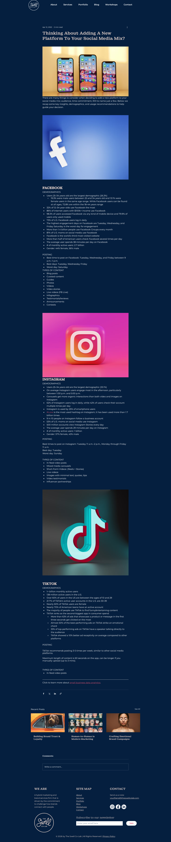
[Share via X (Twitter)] (49, 694)
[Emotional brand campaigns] (123, 722)
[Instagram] (112, 807)
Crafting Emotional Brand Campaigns (120, 737)
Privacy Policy (109, 836)
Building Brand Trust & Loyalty (47, 737)
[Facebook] (118, 807)
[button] (53, 5)
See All (137, 709)
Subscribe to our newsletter (95, 817)
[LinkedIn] (124, 807)
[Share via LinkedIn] (55, 694)
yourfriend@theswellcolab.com (124, 798)
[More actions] (127, 27)
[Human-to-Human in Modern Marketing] (85, 722)
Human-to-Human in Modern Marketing (83, 737)
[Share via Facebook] (43, 694)
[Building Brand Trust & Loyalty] (48, 722)
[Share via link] (61, 694)
